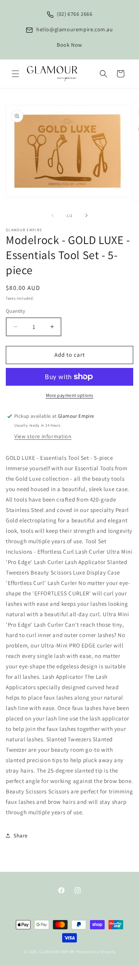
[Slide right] (86, 215)
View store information (42, 436)
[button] (15, 73)
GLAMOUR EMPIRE (57, 951)
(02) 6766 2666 (74, 13)
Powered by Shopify (96, 951)
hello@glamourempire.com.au (74, 29)
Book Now (69, 44)
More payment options (69, 395)
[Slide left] (52, 215)
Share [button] (21, 835)
